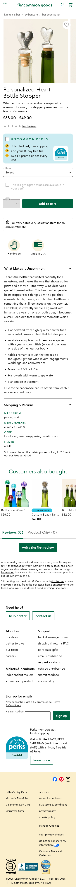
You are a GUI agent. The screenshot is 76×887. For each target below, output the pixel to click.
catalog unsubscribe (51, 668)
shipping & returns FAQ (53, 643)
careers (10, 656)
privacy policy (47, 810)
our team (12, 649)
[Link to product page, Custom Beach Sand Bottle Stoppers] (46, 493)
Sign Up (61, 716)
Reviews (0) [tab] (12, 532)
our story (12, 637)
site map (44, 792)
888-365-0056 (57, 878)
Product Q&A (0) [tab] (42, 532)
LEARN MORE (41, 760)
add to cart (47, 204)
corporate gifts (48, 649)
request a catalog (49, 662)
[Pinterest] (61, 779)
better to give (15, 643)
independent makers (19, 675)
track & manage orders (53, 637)
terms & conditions (50, 798)
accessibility (46, 681)
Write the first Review (38, 547)
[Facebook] (55, 779)
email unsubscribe (50, 656)
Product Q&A (22, 455)
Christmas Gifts (15, 810)
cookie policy (47, 817)
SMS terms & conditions (53, 804)
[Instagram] (68, 779)
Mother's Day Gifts (17, 798)
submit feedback (49, 675)
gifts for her (57, 581)
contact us (43, 616)
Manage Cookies (49, 825)
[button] (62, 5)
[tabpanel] (38, 549)
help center (18, 616)
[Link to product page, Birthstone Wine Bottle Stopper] (15, 493)
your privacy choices (51, 834)
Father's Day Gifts (16, 792)
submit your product (19, 681)
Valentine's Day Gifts (18, 804)
